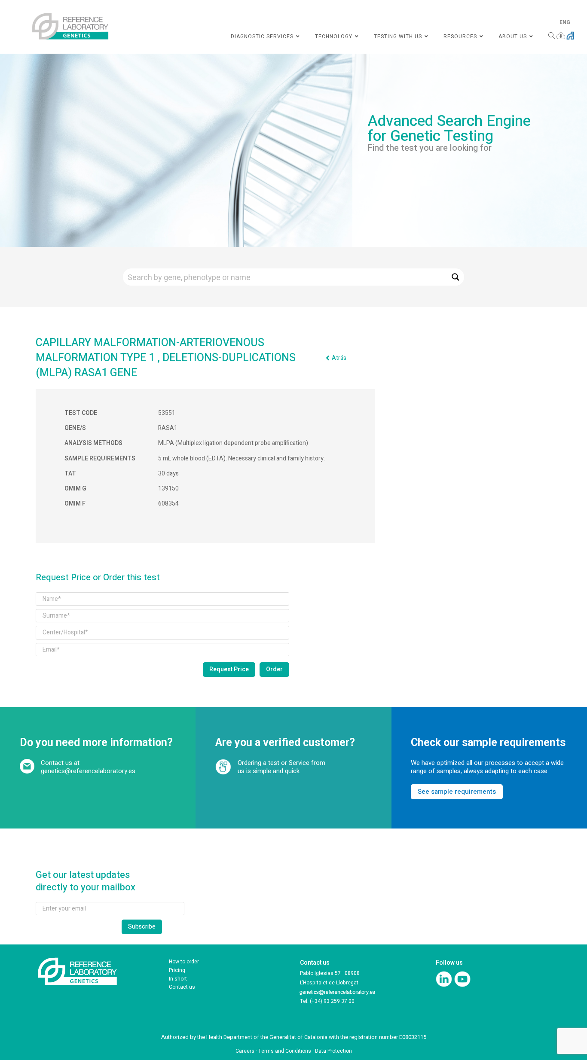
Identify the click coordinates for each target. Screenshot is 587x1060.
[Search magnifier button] (455, 277)
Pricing (177, 970)
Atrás (339, 357)
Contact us (182, 987)
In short (178, 979)
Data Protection (333, 1051)
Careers (244, 1051)
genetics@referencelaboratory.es (88, 771)
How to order (184, 962)
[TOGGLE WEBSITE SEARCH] (551, 36)
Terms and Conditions (284, 1051)
